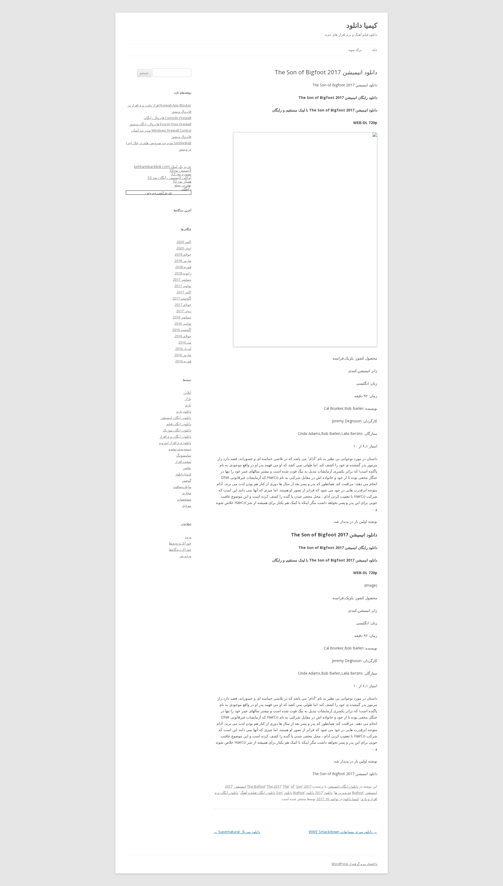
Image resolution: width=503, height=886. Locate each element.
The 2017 (274, 786)
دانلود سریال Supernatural (237, 831)
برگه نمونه (355, 50)
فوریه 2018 (183, 267)
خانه (374, 50)
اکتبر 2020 (184, 241)
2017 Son (303, 786)
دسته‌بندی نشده (180, 449)
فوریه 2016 (183, 361)
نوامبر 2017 (182, 285)
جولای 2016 (183, 336)
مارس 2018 (182, 260)
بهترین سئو (182, 184)
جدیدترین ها (342, 792)
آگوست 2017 (181, 298)
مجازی (186, 493)
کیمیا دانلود (361, 25)
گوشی (186, 480)
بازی (188, 405)
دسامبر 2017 (182, 279)
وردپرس (185, 555)
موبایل (186, 505)
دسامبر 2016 (182, 317)
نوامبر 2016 (182, 323)
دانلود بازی (183, 411)
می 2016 (184, 342)
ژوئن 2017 (183, 311)
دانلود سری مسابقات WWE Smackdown (343, 831)
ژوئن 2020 (183, 248)
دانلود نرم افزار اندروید (175, 442)
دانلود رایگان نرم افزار (175, 436)
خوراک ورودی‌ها (180, 543)
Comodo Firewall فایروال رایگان (167, 117)
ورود (188, 537)
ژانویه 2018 (183, 273)
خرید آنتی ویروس (158, 192)
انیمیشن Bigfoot (364, 792)
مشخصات (184, 499)
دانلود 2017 (323, 792)
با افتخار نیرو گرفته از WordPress (354, 864)
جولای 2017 (183, 304)
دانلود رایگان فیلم (178, 424)
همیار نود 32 (182, 181)
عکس (187, 468)
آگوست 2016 (181, 329)
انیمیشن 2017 (235, 786)
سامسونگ (183, 455)
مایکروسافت (182, 486)
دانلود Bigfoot (303, 792)
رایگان (186, 188)
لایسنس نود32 (180, 170)
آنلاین (187, 392)
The (286, 786)
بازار (188, 398)
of (292, 786)
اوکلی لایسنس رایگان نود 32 (169, 177)
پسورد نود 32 (181, 173)
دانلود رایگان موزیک (177, 430)
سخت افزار (183, 461)
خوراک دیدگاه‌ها (180, 549)
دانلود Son (284, 792)
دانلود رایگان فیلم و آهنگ (257, 792)
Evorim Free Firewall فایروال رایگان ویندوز (160, 124)
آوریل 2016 (183, 348)
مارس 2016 (182, 354)
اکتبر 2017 (184, 292)
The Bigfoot (256, 786)
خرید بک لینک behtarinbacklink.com (162, 166)
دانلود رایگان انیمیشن (342, 786)
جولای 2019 (183, 254)
